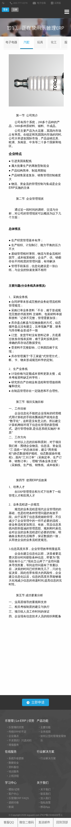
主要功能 (45, 727)
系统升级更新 (16, 758)
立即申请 (37, 702)
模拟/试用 (14, 789)
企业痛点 (14, 736)
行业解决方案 (48, 758)
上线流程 (14, 775)
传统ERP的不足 (17, 731)
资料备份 (14, 767)
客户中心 (14, 793)
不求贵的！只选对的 (20, 740)
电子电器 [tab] (11, 42)
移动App (45, 806)
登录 (5, 9)
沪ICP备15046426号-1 (51, 815)
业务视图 (45, 731)
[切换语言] (3, 3)
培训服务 (14, 771)
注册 (15, 9)
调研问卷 (14, 802)
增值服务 (14, 744)
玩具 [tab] (40, 42)
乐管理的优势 (16, 727)
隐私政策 (45, 802)
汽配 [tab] (26, 42)
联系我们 (45, 793)
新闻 (11, 806)
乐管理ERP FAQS (19, 798)
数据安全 (14, 762)
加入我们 (45, 798)
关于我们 (45, 789)
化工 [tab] (54, 42)
